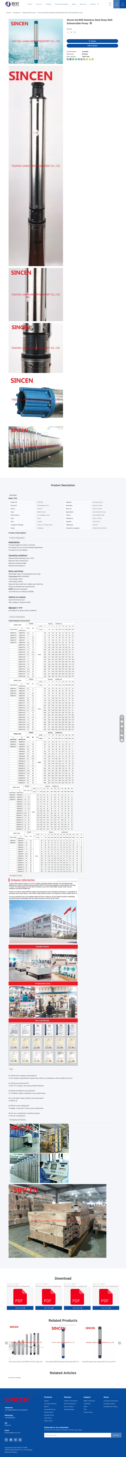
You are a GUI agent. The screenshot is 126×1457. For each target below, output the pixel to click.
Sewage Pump (49, 1415)
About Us (83, 4)
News (74, 4)
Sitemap (14, 1452)
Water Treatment (89, 1401)
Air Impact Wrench (50, 1404)
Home (29, 4)
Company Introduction (110, 1401)
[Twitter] (15, 1440)
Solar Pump (48, 1418)
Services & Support (61, 4)
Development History (110, 1406)
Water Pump (48, 1421)
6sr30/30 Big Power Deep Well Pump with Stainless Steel (99, 1362)
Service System (69, 1406)
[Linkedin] (11, 1440)
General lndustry (69, 1409)
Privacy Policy (88, 1412)
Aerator (46, 1401)
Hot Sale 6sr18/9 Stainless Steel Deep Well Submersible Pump (63, 1362)
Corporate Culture (109, 1404)
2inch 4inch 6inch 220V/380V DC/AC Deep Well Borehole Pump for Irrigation (26, 1362)
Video (85, 1406)
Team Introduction (70, 1404)
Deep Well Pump (49, 1409)
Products (39, 4)
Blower (46, 1406)
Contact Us (94, 4)
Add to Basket (92, 45)
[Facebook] (6, 1440)
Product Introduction (71, 1401)
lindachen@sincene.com (12, 1433)
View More (19, 1308)
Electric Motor (48, 1412)
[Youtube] (20, 1440)
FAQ (85, 1409)
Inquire (93, 41)
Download (87, 1404)
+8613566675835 (10, 1418)
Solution (48, 4)
